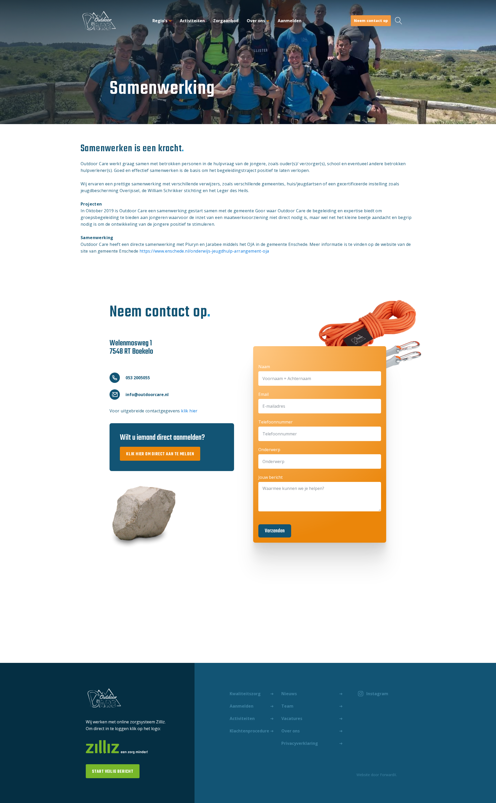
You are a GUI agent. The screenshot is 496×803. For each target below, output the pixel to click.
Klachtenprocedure (249, 731)
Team (287, 706)
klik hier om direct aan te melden (160, 454)
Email (263, 394)
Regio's (159, 21)
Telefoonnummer (275, 422)
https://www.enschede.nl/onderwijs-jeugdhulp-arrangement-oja (204, 251)
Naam (264, 366)
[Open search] (398, 21)
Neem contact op (371, 20)
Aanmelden (289, 21)
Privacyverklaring (299, 743)
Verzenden (275, 531)
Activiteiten (192, 21)
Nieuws (289, 693)
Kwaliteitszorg (245, 693)
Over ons (256, 21)
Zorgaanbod (225, 21)
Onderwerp (269, 449)
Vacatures (291, 718)
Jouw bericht (270, 477)
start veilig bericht (112, 771)
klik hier (189, 411)
